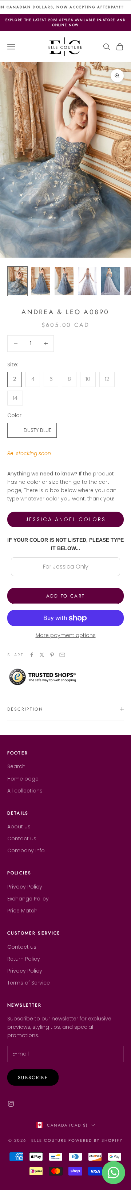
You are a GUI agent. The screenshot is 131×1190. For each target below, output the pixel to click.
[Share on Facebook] (32, 655)
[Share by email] (62, 655)
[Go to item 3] (64, 281)
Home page (23, 778)
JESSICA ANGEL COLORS (65, 519)
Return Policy (23, 958)
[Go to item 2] (41, 281)
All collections (25, 790)
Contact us (21, 838)
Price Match (22, 910)
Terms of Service (28, 982)
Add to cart (65, 595)
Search (16, 766)
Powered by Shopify (95, 1140)
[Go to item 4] (87, 281)
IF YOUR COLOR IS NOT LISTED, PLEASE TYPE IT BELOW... (65, 544)
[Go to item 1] (17, 281)
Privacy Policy (24, 886)
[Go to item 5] (110, 281)
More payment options (66, 635)
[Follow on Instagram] (11, 1103)
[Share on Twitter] (42, 655)
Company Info (26, 850)
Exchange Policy (28, 898)
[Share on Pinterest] (52, 655)
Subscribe (33, 1077)
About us (19, 826)
